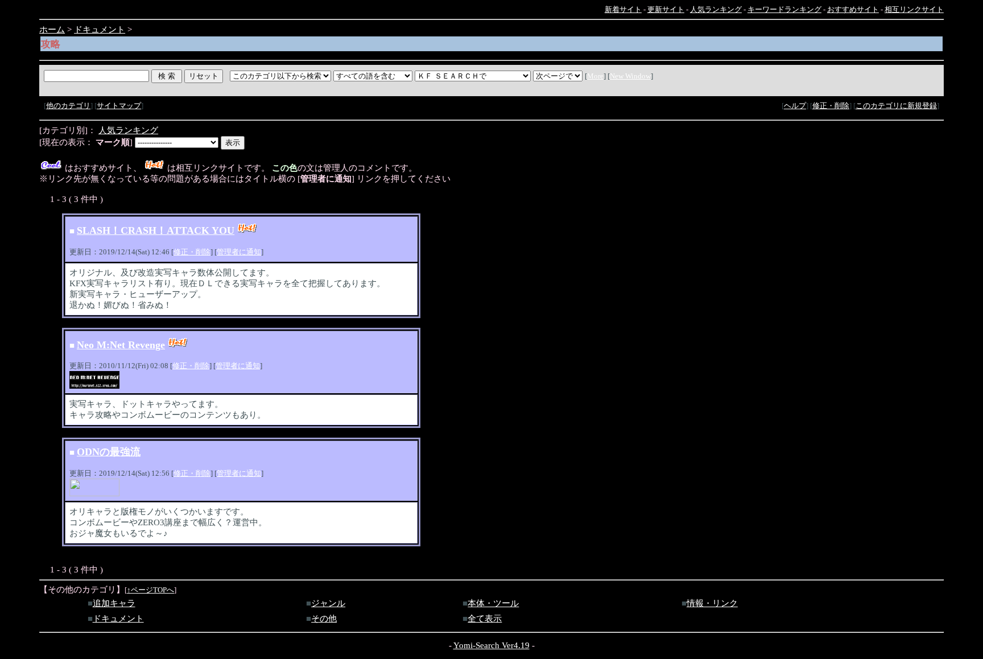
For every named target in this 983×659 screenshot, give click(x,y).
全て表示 (485, 618)
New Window (630, 76)
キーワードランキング (784, 9)
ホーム (52, 29)
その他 (324, 618)
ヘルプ (795, 105)
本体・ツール (493, 603)
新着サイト (623, 9)
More (595, 76)
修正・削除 (830, 105)
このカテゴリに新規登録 (896, 105)
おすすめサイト (853, 9)
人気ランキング (716, 9)
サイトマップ (119, 105)
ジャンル (328, 603)
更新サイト (665, 9)
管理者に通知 (239, 252)
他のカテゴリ (68, 105)
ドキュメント (99, 29)
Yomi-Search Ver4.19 (491, 645)
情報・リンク (712, 603)
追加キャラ (114, 603)
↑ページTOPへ (150, 590)
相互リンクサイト (914, 9)
